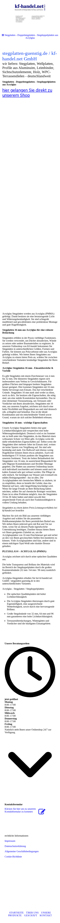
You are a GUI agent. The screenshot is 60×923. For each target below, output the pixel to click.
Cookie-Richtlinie (13, 856)
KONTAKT (46, 915)
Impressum (10, 841)
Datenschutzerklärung (15, 846)
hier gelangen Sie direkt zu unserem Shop (27, 93)
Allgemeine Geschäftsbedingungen (22, 851)
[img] (30, 15)
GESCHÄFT (30, 915)
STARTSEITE (16, 912)
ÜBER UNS (32, 912)
